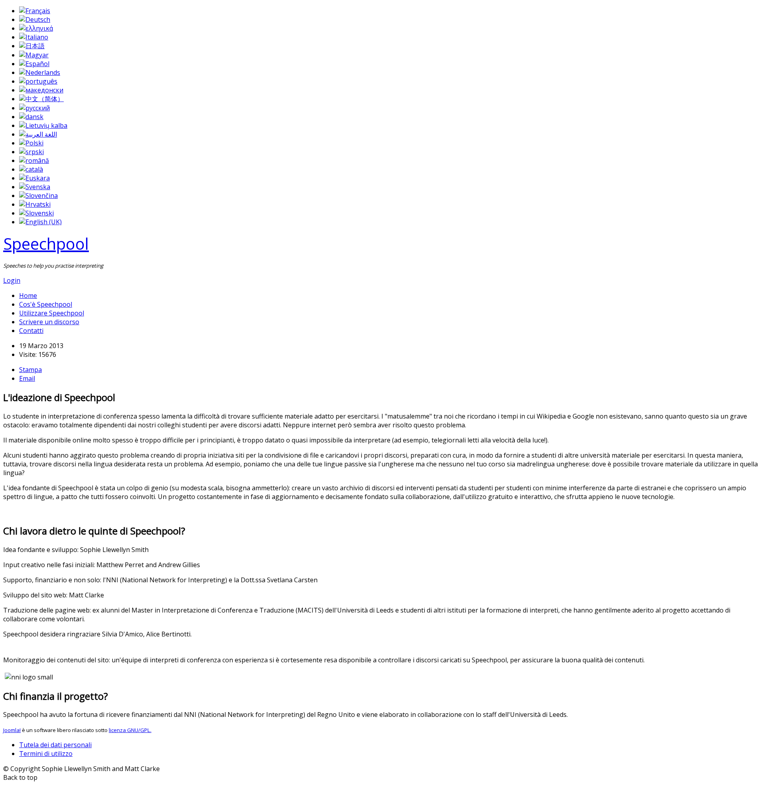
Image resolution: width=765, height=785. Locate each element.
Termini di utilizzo (46, 753)
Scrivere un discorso (49, 321)
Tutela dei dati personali (55, 744)
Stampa (30, 369)
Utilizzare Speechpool (51, 313)
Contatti (31, 330)
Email (27, 378)
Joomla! (12, 730)
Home (28, 295)
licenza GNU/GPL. (130, 730)
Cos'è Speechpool (45, 304)
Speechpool (46, 243)
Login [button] (11, 280)
